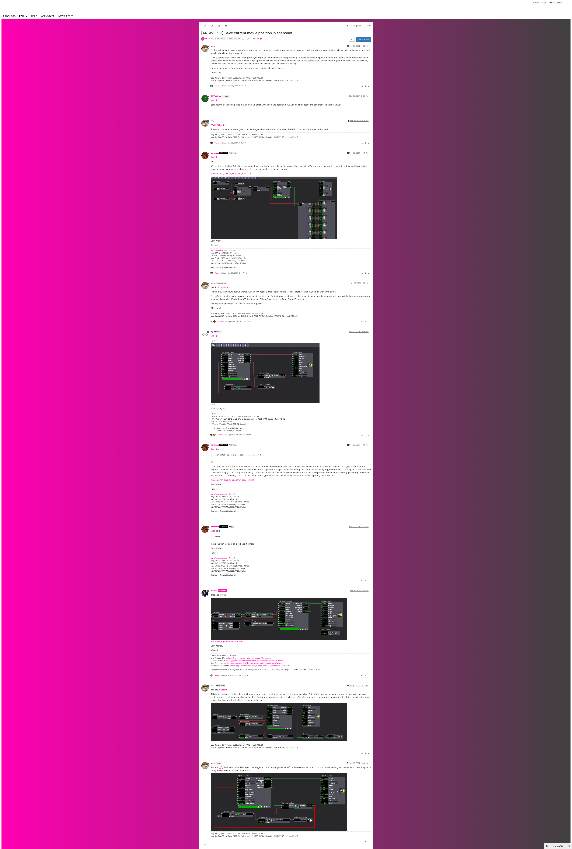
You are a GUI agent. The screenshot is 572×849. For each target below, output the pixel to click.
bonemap (215, 153)
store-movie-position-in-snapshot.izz (229, 641)
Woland (214, 590)
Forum (23, 16)
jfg (212, 331)
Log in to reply (363, 39)
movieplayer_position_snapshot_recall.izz (231, 173)
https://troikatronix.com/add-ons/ (232, 663)
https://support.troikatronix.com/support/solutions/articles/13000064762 (254, 660)
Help (34, 16)
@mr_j (214, 100)
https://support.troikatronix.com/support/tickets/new (249, 658)
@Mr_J (226, 96)
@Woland (221, 685)
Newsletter (65, 16)
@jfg (232, 527)
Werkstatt (47, 16)
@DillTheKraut (217, 125)
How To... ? (210, 38)
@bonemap (222, 283)
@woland (223, 689)
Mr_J (213, 46)
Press (536, 2)
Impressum (555, 2)
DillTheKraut (216, 96)
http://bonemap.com (219, 250)
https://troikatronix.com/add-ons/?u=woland (266, 663)
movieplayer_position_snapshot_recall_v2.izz (232, 480)
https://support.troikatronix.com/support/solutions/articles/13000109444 (260, 666)
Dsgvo (544, 2)
